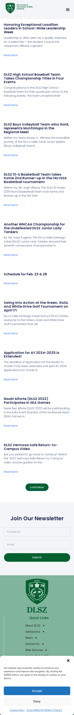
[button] (68, 660)
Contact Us (32, 643)
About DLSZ (32, 625)
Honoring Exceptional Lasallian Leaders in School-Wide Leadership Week (34, 28)
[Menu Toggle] (68, 9)
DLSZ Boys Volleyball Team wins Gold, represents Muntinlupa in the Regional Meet (36, 128)
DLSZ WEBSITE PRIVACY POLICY (44, 710)
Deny (37, 701)
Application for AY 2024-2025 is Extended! (31, 354)
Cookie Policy (17, 710)
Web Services (34, 650)
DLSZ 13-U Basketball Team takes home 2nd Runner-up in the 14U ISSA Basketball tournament (35, 178)
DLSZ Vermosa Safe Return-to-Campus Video (31, 447)
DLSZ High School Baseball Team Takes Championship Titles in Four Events (34, 78)
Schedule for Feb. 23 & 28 (25, 274)
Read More (11, 55)
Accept (37, 691)
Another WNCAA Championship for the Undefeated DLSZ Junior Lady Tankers (34, 228)
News (29, 637)
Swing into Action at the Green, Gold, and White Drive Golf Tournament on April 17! (36, 306)
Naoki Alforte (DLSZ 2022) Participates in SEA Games (27, 400)
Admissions (32, 631)
